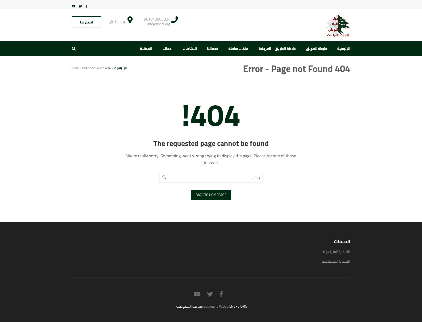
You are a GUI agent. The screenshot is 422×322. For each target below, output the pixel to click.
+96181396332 (157, 19)
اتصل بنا (86, 22)
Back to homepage (211, 195)
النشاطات (190, 48)
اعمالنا (167, 48)
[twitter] (80, 6)
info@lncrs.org (158, 23)
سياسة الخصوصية (189, 306)
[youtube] (73, 6)
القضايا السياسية (336, 251)
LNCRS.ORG (238, 306)
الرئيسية (343, 48)
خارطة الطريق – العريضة (277, 48)
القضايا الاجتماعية (336, 261)
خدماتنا (212, 48)
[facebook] (86, 6)
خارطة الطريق (316, 48)
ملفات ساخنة (238, 48)
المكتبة (146, 48)
